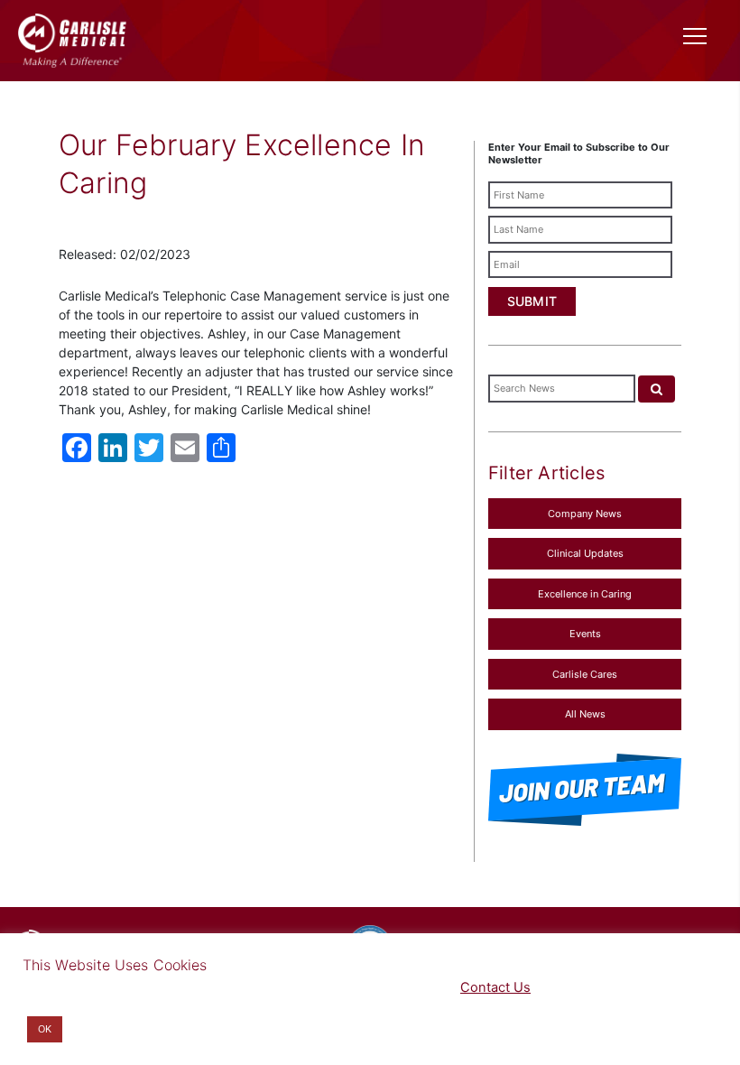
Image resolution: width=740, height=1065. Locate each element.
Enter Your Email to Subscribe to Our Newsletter (579, 153)
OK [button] (44, 1029)
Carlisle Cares (584, 674)
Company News (585, 513)
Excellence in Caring (585, 594)
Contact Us (495, 987)
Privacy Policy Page (348, 987)
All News (585, 714)
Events (585, 633)
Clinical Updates (585, 553)
